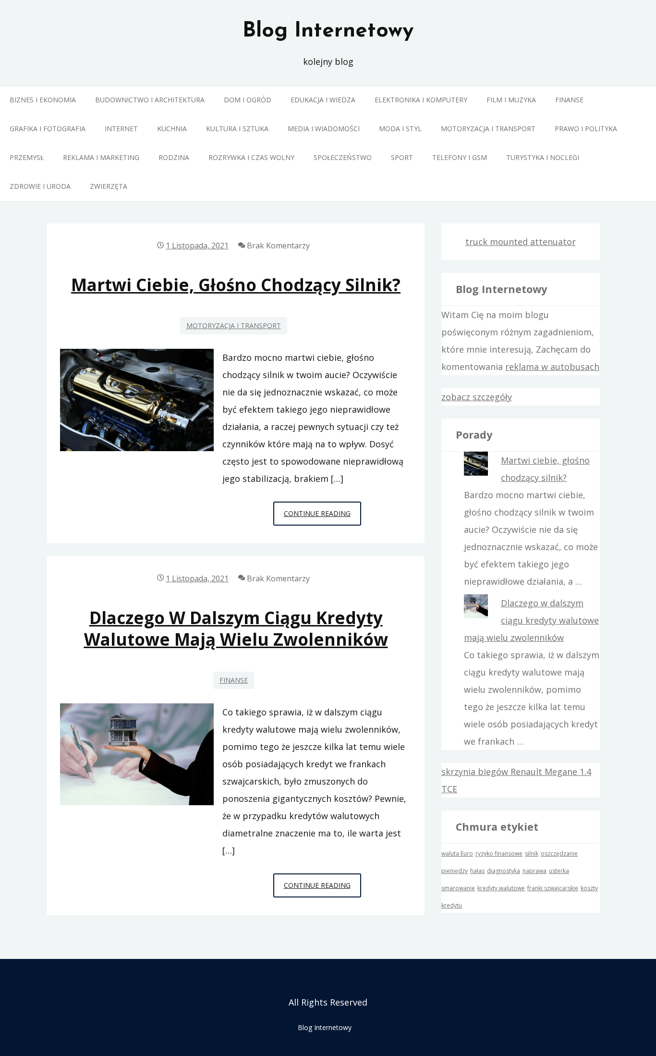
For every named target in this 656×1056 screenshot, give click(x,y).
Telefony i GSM (459, 157)
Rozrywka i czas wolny (251, 157)
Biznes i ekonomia (43, 99)
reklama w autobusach (552, 366)
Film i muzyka (511, 99)
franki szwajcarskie (552, 888)
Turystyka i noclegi (542, 157)
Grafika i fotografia (47, 128)
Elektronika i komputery (421, 99)
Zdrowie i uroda (40, 186)
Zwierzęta (108, 186)
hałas (477, 871)
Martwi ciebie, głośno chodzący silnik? (236, 284)
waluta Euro (457, 853)
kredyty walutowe (501, 888)
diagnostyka (503, 871)
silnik (531, 853)
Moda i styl (400, 128)
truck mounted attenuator (520, 241)
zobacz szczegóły (476, 397)
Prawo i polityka (586, 128)
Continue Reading (322, 517)
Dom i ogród (247, 99)
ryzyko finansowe (498, 853)
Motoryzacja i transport (488, 128)
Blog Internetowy (328, 31)
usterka (559, 871)
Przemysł (27, 157)
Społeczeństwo (343, 157)
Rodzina (173, 157)
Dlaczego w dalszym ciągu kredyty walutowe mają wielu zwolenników (236, 628)
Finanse (569, 99)
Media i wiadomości (324, 128)
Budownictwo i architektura (150, 99)
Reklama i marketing (101, 157)
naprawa (534, 871)
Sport (402, 157)
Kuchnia (172, 128)
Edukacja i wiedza (323, 99)
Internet (121, 128)
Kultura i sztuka (237, 128)
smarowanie (458, 888)
